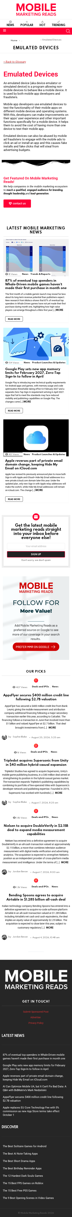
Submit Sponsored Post (36, 1011)
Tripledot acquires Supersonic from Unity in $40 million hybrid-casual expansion (36, 762)
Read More (14, 319)
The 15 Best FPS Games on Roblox (23, 1183)
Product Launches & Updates (48, 362)
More (59, 310)
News (10, 25)
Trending (58, 25)
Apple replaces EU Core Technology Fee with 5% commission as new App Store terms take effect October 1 (31, 1111)
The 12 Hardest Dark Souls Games (23, 1175)
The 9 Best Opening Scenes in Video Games (28, 1198)
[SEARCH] (68, 31)
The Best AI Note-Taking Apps (20, 1153)
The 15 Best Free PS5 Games (20, 1190)
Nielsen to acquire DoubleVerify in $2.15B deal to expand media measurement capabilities (36, 829)
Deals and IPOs (40, 686)
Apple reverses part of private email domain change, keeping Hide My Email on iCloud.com (34, 464)
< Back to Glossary (14, 62)
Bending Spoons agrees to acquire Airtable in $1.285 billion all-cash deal (36, 897)
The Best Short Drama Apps (19, 1161)
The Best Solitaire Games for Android (24, 1146)
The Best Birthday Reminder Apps (22, 1168)
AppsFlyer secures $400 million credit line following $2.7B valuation (36, 697)
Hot (42, 25)
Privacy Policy (36, 1023)
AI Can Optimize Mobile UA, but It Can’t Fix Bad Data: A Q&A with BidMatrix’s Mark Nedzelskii (34, 1088)
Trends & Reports (40, 273)
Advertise (35, 1017)
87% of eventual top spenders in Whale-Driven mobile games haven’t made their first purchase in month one (36, 284)
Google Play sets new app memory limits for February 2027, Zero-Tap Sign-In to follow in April (32, 373)
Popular (26, 25)
